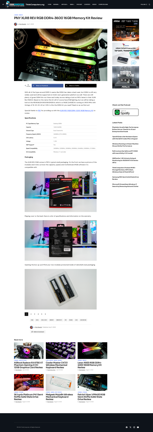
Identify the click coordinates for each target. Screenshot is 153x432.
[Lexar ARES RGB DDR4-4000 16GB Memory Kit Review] (92, 350)
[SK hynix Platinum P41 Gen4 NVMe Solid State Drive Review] (29, 382)
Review (70, 320)
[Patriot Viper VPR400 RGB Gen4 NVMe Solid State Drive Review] (92, 382)
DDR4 (37, 320)
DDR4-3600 (44, 320)
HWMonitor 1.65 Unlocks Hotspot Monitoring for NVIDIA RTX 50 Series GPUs (125, 160)
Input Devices (49, 360)
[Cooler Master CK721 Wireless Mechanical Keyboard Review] (60, 350)
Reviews (16, 15)
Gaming (55, 360)
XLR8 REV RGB (83, 320)
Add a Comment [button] (39, 332)
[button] (3, 4)
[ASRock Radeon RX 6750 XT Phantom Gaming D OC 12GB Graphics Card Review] (29, 350)
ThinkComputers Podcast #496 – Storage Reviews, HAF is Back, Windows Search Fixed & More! (124, 170)
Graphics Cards (23, 360)
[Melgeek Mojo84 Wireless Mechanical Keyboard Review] (60, 382)
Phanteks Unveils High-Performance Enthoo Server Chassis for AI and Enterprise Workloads (125, 129)
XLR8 (76, 320)
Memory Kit (59, 320)
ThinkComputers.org (35, 4)
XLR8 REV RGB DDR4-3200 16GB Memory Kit (76, 110)
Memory (21, 15)
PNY (39, 110)
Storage (21, 392)
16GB (32, 320)
